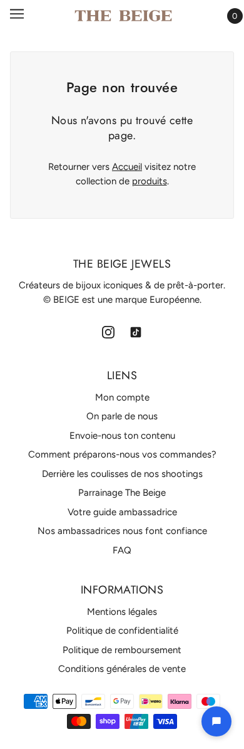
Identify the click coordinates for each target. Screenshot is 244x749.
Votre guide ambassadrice (122, 512)
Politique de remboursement (122, 650)
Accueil (127, 166)
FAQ (122, 550)
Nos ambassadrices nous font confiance (122, 531)
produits (149, 181)
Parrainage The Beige (122, 492)
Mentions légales (122, 611)
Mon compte (122, 397)
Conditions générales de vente (122, 668)
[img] (108, 331)
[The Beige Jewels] (123, 15)
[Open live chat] (216, 721)
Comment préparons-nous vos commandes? (122, 454)
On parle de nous (122, 416)
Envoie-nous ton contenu (122, 435)
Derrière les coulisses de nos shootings (122, 473)
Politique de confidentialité (122, 630)
